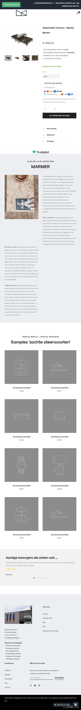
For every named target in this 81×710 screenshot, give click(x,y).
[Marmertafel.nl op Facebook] (31, 685)
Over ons (45, 614)
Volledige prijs (50, 87)
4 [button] (40, 577)
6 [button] (44, 577)
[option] (40, 566)
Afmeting (50, 141)
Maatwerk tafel (47, 618)
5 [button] (42, 577)
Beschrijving (51, 128)
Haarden (7, 674)
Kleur (44, 72)
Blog (44, 622)
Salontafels (8, 679)
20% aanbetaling (51, 94)
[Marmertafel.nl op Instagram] (39, 685)
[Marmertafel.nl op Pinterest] (35, 685)
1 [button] (34, 577)
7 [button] (46, 577)
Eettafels (7, 670)
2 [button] (36, 577)
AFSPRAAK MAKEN (11, 5)
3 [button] (38, 577)
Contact (7, 687)
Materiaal (50, 135)
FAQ (44, 626)
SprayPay (71, 52)
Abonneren (59, 678)
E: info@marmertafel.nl (12, 637)
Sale (6, 683)
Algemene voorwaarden (50, 631)
